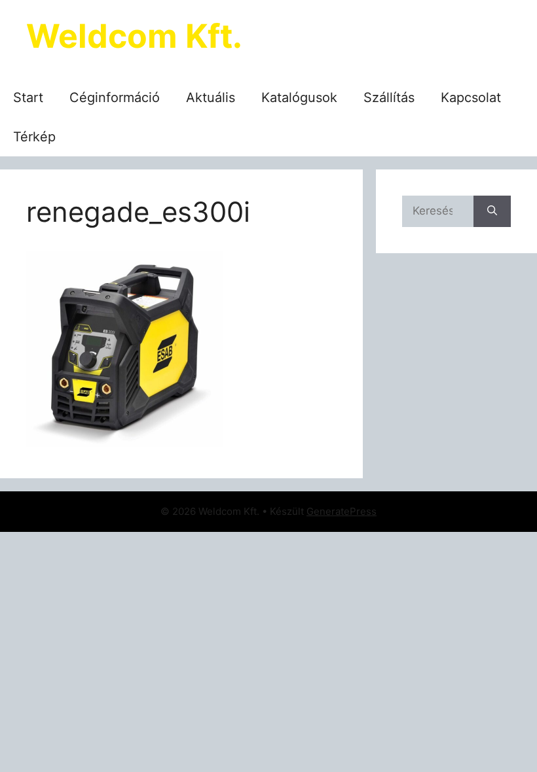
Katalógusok (299, 97)
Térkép (34, 137)
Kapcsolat (471, 97)
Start (28, 97)
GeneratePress (341, 511)
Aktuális (210, 97)
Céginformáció (114, 97)
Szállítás (389, 97)
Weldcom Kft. (134, 36)
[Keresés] (492, 211)
